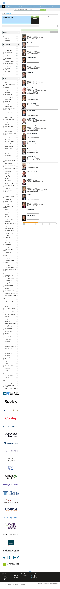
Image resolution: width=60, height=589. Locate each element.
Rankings (30, 26)
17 (52, 223)
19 (55, 223)
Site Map (10, 584)
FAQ (14, 576)
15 (48, 223)
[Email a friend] (36, 18)
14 (46, 223)
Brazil (17, 6)
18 (53, 223)
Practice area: (29, 37)
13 (45, 223)
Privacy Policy (6, 585)
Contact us (47, 6)
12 (43, 223)
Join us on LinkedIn (34, 576)
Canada (13, 6)
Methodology (16, 575)
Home (3, 13)
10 (39, 223)
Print (34, 16)
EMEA (20, 6)
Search (43, 9)
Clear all (53, 32)
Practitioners (48, 26)
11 (41, 223)
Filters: (23, 31)
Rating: (28, 92)
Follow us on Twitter (35, 578)
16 (50, 223)
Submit (51, 6)
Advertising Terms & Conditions (16, 579)
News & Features (31, 6)
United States (7, 6)
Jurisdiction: (29, 36)
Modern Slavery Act (23, 584)
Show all (55, 29)
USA (5, 576)
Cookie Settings (14, 585)
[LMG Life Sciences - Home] (7, 2)
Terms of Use (15, 584)
